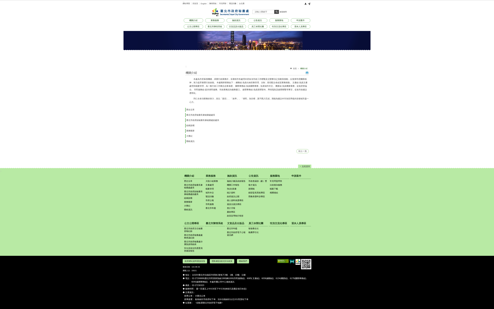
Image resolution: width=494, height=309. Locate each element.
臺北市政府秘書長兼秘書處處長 (200, 115)
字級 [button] (305, 4)
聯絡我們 (243, 261)
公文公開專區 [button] (193, 26)
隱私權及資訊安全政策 (222, 261)
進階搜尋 (283, 12)
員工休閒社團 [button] (258, 26)
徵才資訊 (252, 185)
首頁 (295, 68)
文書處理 (210, 185)
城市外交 (210, 193)
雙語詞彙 (232, 3)
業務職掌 (190, 131)
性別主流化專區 (279, 26)
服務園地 (275, 175)
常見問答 (222, 3)
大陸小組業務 (212, 181)
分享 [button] (309, 4)
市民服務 (210, 204)
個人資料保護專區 (235, 200)
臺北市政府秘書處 (229, 12)
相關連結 (274, 193)
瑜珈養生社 (253, 228)
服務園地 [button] (279, 20)
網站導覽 (186, 3)
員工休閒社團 (256, 223)
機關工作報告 (233, 185)
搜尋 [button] (276, 12)
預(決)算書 (231, 189)
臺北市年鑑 (211, 208)
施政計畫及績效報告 (236, 181)
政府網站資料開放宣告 (195, 261)
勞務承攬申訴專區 (256, 196)
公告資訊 (253, 175)
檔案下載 (274, 189)
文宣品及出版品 (235, 223)
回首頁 (195, 3)
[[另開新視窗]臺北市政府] (297, 262)
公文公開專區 (191, 223)
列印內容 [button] (307, 72)
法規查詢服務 (276, 185)
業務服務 (211, 175)
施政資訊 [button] (236, 20)
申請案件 (300, 20)
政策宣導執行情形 (235, 216)
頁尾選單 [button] (306, 166)
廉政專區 (231, 212)
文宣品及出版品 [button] (236, 26)
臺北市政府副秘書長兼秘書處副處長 (202, 120)
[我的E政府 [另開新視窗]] (292, 262)
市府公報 (210, 200)
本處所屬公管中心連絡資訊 (222, 282)
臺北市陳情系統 (215, 26)
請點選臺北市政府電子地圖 (209, 303)
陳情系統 (213, 3)
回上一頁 (302, 151)
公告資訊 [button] (258, 20)
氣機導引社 (253, 232)
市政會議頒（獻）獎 (257, 181)
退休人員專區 (300, 26)
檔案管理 (210, 189)
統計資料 (231, 193)
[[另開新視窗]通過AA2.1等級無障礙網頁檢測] (283, 261)
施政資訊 (232, 175)
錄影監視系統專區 (256, 193)
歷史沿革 (190, 110)
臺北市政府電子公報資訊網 (236, 233)
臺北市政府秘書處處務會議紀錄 (193, 236)
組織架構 (190, 125)
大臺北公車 (200, 296)
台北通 (241, 3)
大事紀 (189, 136)
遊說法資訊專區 (234, 204)
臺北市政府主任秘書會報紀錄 (193, 229)
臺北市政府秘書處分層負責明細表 (193, 243)
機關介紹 (303, 68)
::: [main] (186, 66)
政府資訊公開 (233, 196)
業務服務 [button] (215, 20)
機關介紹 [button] (193, 20)
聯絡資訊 (190, 141)
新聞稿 (251, 189)
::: (183, 2)
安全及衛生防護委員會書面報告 (193, 249)
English (204, 4)
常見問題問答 (276, 181)
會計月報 (231, 208)
